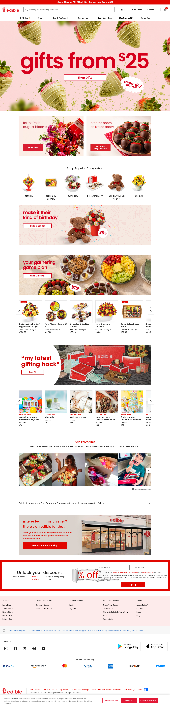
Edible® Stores (8, 619)
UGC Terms (35, 689)
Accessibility (108, 619)
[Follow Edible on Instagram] (6, 648)
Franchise (6, 605)
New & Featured (60, 18)
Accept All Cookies (148, 700)
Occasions (83, 18)
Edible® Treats (8, 615)
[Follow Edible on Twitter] (24, 648)
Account (151, 9)
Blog (138, 615)
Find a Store (136, 9)
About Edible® (142, 605)
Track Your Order (110, 605)
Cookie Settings (111, 700)
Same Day (145, 18)
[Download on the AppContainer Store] (155, 646)
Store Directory (9, 608)
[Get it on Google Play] (128, 646)
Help (122, 10)
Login (71, 605)
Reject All (129, 700)
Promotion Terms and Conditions (106, 689)
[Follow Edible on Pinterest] (34, 648)
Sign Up (133, 584)
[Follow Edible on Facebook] (15, 648)
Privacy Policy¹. (147, 572)
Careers (140, 608)
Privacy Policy (62, 689)
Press (139, 612)
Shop (40, 18)
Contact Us (108, 608)
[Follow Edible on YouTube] (43, 648)
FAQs (105, 615)
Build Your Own (105, 18)
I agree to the (107, 572)
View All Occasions (44, 608)
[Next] (151, 311)
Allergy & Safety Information (115, 612)
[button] (85, 503)
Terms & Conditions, (120, 572)
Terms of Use (133, 572)
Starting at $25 (126, 18)
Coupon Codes (42, 605)
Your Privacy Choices (132, 689)
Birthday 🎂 (25, 18)
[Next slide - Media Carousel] (148, 470)
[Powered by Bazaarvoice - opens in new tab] (141, 489)
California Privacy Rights (80, 689)
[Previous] (19, 311)
